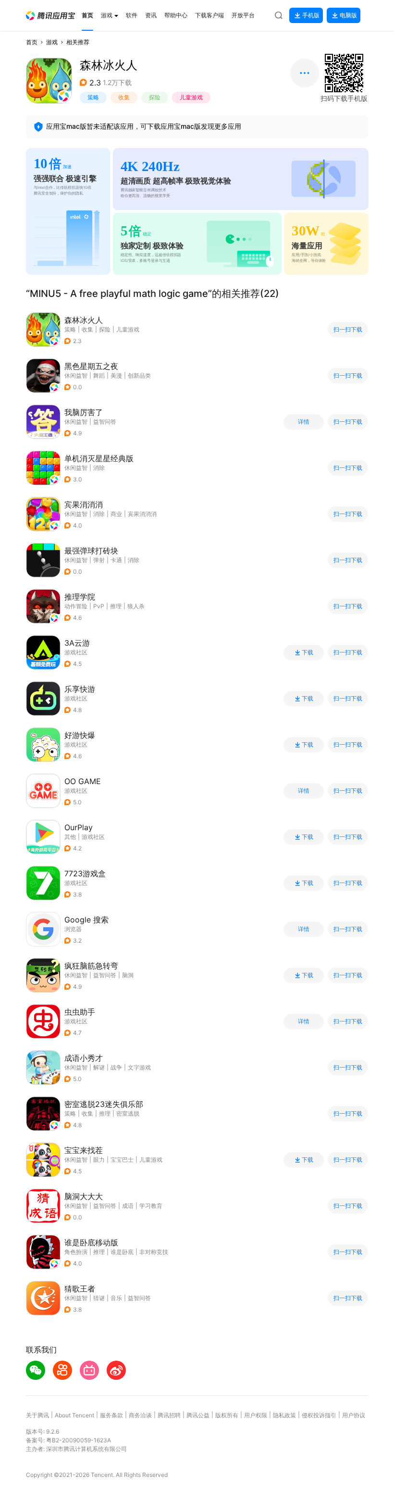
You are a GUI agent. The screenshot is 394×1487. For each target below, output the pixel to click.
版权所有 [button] (226, 1415)
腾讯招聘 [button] (169, 1415)
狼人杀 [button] (136, 606)
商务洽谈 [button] (140, 1415)
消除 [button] (99, 467)
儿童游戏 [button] (191, 97)
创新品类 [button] (139, 375)
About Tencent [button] (74, 1415)
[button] (50, 15)
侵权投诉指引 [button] (319, 1415)
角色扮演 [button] (75, 1251)
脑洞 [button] (128, 975)
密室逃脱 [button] (127, 1113)
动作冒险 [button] (75, 606)
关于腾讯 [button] (37, 1415)
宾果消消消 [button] (142, 513)
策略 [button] (93, 97)
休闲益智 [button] (75, 375)
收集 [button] (124, 97)
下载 (307, 652)
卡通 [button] (116, 560)
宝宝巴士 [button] (122, 1159)
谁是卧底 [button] (122, 1251)
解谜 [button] (99, 1067)
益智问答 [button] (104, 421)
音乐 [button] (116, 1298)
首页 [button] (31, 42)
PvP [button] (98, 606)
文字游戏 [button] (139, 1067)
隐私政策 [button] (284, 1415)
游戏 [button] (52, 42)
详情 (303, 421)
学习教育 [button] (150, 1205)
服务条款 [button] (111, 1415)
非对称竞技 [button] (153, 1251)
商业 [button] (116, 513)
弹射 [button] (99, 560)
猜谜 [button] (99, 1298)
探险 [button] (154, 97)
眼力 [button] (99, 1159)
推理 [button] (116, 606)
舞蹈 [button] (99, 375)
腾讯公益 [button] (197, 1415)
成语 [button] (128, 1205)
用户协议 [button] (353, 1415)
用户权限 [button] (255, 1415)
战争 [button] (116, 1067)
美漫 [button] (116, 375)
